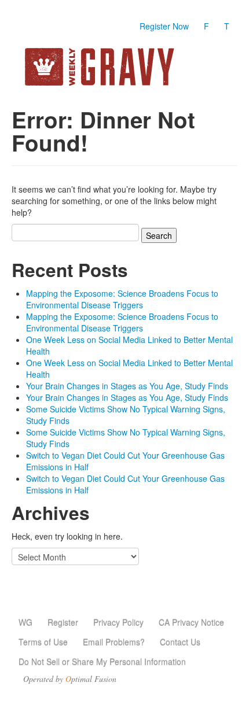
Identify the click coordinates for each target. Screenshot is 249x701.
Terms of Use (43, 642)
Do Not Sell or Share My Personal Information (102, 661)
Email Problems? (114, 642)
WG (25, 622)
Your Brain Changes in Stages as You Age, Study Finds (127, 386)
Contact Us (180, 642)
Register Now (164, 26)
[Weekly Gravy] (124, 66)
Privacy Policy (118, 622)
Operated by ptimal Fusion (69, 679)
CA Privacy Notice (191, 622)
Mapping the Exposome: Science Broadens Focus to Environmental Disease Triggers (122, 299)
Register (62, 622)
